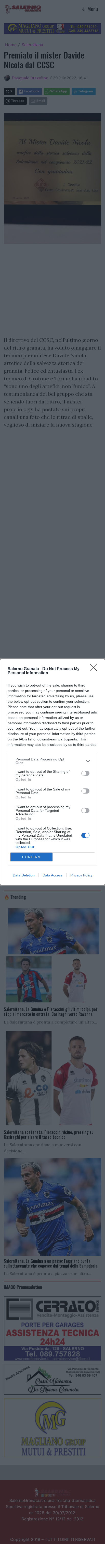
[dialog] (52, 772)
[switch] (85, 773)
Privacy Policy (81, 875)
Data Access (52, 875)
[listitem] (52, 761)
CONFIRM (31, 857)
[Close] (95, 669)
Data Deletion (24, 875)
